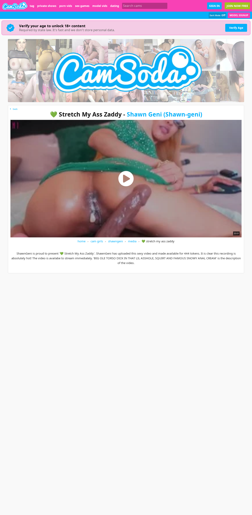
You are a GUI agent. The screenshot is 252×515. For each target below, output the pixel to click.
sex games (82, 6)
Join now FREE (237, 6)
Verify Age (236, 28)
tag (32, 6)
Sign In (214, 6)
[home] (15, 6)
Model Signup (239, 15)
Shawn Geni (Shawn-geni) (164, 114)
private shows (46, 6)
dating (114, 6)
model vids (99, 6)
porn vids (65, 6)
